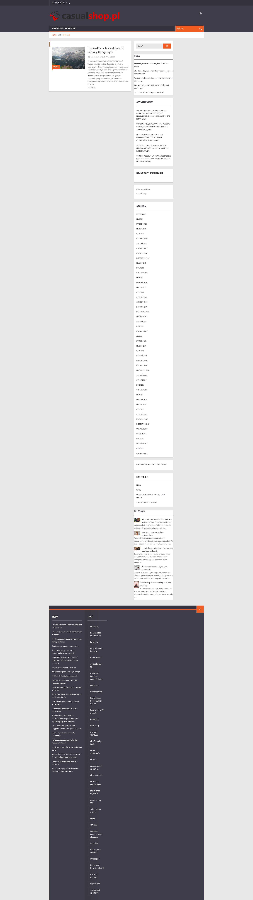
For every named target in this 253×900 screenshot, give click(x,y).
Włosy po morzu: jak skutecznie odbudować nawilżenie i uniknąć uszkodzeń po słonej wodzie (149, 137)
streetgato (95, 859)
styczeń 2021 (141, 356)
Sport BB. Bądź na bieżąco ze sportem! (149, 92)
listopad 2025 (141, 239)
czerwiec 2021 (141, 331)
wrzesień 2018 (141, 429)
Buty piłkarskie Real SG (96, 649)
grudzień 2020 (141, 361)
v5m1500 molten (94, 875)
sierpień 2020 (141, 380)
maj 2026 (139, 219)
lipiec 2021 (140, 326)
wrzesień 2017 (141, 444)
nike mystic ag (96, 775)
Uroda (138, 490)
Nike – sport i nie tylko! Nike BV (64, 667)
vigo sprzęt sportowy (95, 891)
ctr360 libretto (96, 658)
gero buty (94, 685)
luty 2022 (140, 292)
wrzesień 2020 (141, 375)
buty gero (94, 642)
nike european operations (96, 767)
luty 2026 (140, 234)
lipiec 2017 (140, 448)
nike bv (93, 760)
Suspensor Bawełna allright (97, 866)
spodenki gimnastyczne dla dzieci (96, 834)
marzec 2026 (141, 229)
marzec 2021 (141, 346)
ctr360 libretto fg (96, 665)
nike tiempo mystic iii (95, 792)
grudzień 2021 (141, 302)
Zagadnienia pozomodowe (146, 503)
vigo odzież (95, 884)
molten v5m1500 (94, 733)
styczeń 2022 (141, 297)
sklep (92, 818)
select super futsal (95, 810)
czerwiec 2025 (141, 248)
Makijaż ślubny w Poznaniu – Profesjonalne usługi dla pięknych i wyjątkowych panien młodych (65, 719)
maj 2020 (139, 395)
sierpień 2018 (141, 434)
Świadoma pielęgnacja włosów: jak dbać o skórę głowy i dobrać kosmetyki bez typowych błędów (153, 127)
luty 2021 (140, 351)
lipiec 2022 (140, 268)
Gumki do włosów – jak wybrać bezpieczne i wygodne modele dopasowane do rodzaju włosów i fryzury (153, 159)
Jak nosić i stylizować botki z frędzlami (157, 519)
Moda (56, 67)
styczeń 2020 (141, 414)
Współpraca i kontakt (63, 28)
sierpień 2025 (141, 243)
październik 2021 (142, 312)
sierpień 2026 (141, 214)
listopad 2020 (141, 365)
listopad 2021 (141, 307)
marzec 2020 (141, 404)
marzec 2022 (141, 287)
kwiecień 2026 (141, 224)
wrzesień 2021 (141, 317)
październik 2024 (142, 258)
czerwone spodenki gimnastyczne (96, 676)
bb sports (94, 626)
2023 (59, 35)
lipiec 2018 (140, 439)
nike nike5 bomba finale (95, 783)
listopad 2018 (141, 419)
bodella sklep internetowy (95, 634)
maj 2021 (139, 336)
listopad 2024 (141, 253)
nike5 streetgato (95, 751)
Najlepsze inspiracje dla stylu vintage (66, 672)
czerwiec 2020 (141, 390)
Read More (92, 87)
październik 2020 (142, 370)
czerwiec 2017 (141, 453)
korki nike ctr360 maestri (97, 711)
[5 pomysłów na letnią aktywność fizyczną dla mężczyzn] (68, 58)
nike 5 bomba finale (95, 742)
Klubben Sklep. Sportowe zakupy (65, 676)
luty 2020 (140, 409)
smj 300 (93, 825)
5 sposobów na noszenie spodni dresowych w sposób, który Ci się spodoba (65, 660)
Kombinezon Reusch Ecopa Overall (96, 701)
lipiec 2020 (140, 385)
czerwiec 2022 (141, 273)
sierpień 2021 (141, 322)
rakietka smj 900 (95, 801)
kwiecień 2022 (141, 283)
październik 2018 (142, 424)
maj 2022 (139, 278)
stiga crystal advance (95, 851)
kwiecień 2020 (141, 400)
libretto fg (94, 726)
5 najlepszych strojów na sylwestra (65, 646)
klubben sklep (96, 692)
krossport (94, 719)
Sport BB (94, 843)
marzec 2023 (141, 263)
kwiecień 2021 (141, 341)
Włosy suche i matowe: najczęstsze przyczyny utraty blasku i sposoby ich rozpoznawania (152, 148)
